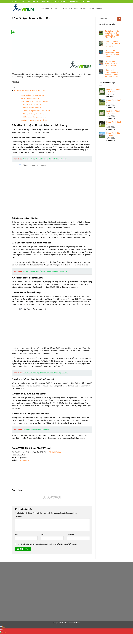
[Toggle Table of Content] (13, 88)
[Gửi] (119, 19)
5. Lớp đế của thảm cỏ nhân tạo (32, 107)
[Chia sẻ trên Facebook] (44, 497)
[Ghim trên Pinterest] (56, 497)
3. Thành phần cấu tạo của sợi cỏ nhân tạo (35, 101)
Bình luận (18, 516)
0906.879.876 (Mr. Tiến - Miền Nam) (32, 602)
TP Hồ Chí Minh (55, 452)
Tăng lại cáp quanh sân (68, 609)
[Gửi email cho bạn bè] (52, 497)
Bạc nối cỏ (101, 577)
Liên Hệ (99, 8)
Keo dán (100, 573)
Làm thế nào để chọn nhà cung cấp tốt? (74, 581)
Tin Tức (91, 8)
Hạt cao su (101, 581)
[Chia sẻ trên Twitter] (48, 497)
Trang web (70, 534)
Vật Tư (64, 8)
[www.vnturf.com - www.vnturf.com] (25, 8)
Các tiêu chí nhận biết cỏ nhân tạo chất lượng (30, 90)
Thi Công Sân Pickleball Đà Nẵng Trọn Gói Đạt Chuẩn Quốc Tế (112, 54)
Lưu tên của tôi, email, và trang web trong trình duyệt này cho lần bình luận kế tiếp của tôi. (47, 544)
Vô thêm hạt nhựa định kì (69, 600)
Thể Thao (72, 8)
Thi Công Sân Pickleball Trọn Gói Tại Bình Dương (111, 63)
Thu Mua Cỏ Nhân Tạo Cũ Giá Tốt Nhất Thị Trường (112, 44)
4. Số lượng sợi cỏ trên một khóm (32, 104)
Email (43, 534)
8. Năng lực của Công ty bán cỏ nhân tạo (34, 117)
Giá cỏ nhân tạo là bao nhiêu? (70, 573)
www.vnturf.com (25, 460)
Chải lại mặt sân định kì (68, 596)
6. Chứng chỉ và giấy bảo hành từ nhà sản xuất (36, 111)
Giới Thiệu (45, 8)
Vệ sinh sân (65, 604)
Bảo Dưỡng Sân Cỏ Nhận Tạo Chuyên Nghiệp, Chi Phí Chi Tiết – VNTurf (112, 34)
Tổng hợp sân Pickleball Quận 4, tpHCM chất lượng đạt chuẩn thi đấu (111, 73)
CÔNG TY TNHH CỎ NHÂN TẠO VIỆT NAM (35, 120)
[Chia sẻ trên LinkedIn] (59, 497)
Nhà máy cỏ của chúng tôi (69, 585)
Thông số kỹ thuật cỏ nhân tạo (71, 577)
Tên (16, 534)
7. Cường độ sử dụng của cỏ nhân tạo (34, 114)
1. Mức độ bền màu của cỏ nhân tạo (33, 95)
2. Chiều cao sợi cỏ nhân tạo (31, 98)
